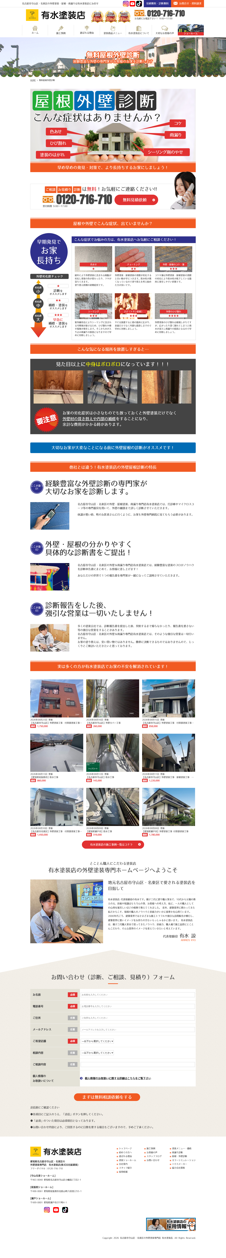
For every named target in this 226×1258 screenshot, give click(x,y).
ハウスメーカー (179, 1164)
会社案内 (123, 1164)
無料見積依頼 (135, 200)
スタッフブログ (154, 1156)
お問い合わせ (153, 1160)
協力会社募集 (178, 1168)
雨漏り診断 (177, 1152)
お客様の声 (152, 1152)
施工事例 (61, 33)
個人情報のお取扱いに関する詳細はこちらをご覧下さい (118, 1078)
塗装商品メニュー (113, 33)
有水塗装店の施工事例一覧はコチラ (111, 844)
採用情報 (123, 1172)
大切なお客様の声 (165, 33)
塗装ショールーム (127, 1160)
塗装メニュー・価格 (181, 1148)
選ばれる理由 (87, 33)
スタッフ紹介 (125, 1168)
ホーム (35, 33)
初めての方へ (125, 1152)
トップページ (125, 1148)
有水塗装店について (138, 33)
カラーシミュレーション (184, 1160)
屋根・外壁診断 (179, 1156)
